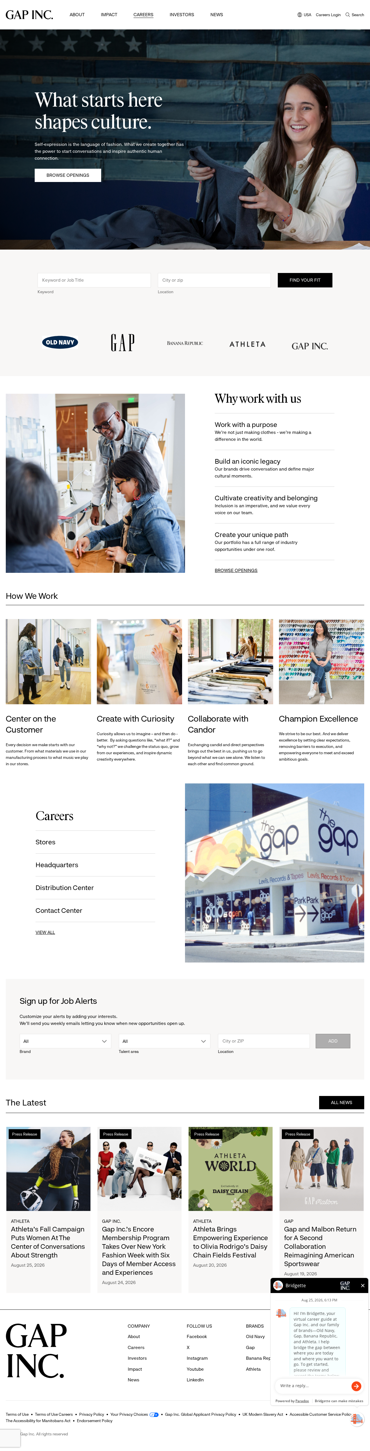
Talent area (129, 1051)
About (77, 14)
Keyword (45, 291)
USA (304, 15)
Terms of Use (17, 1414)
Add (333, 1041)
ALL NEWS (341, 1102)
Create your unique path (256, 541)
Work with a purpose (263, 431)
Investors (182, 14)
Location (165, 291)
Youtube (195, 1369)
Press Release (24, 1134)
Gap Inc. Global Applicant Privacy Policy (200, 1414)
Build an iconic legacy (264, 468)
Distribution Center (65, 888)
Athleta (20, 1221)
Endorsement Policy (94, 1420)
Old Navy (255, 1336)
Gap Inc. (111, 1221)
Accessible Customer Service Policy (321, 1414)
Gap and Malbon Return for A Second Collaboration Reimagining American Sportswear (320, 1246)
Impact (109, 14)
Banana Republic (263, 1358)
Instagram (197, 1358)
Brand (25, 1051)
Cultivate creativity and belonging (266, 504)
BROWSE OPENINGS (236, 570)
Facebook (197, 1336)
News (216, 14)
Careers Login (328, 14)
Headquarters (57, 865)
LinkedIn (195, 1380)
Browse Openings (68, 175)
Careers (143, 14)
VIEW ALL (45, 932)
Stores (46, 842)
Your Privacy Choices (129, 1414)
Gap (288, 1221)
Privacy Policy (91, 1414)
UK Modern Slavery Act (263, 1414)
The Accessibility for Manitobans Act (38, 1420)
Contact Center (59, 910)
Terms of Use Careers (54, 1414)
